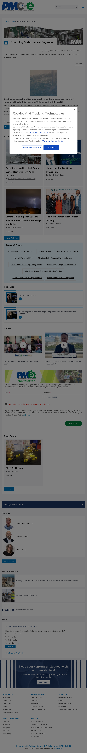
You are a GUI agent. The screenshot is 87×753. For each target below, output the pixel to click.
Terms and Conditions (38, 132)
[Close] (74, 109)
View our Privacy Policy (53, 141)
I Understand (51, 147)
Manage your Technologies (32, 147)
